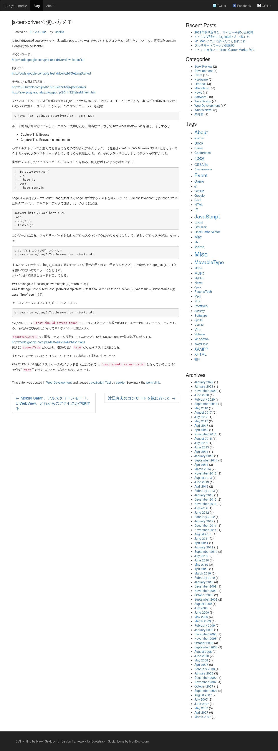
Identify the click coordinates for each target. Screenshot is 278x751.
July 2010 (201, 556)
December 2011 (205, 525)
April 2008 (201, 664)
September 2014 (205, 460)
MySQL (199, 278)
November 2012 (205, 503)
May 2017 (201, 421)
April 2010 (201, 569)
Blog (37, 5)
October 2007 (203, 686)
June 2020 (201, 395)
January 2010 (203, 582)
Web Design (202, 101)
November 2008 (205, 638)
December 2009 (205, 586)
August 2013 (203, 477)
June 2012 (201, 512)
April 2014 (201, 464)
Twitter (221, 5)
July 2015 (201, 443)
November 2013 (205, 473)
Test (108, 382)
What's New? (203, 110)
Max (197, 242)
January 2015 (203, 456)
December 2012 (205, 499)
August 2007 (203, 695)
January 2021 (203, 386)
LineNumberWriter (207, 231)
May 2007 (201, 708)
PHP (197, 301)
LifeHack (200, 84)
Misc (201, 253)
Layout (198, 222)
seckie (59, 32)
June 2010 (201, 560)
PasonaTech (203, 291)
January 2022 (203, 382)
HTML (198, 204)
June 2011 (201, 538)
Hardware (201, 79)
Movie (198, 268)
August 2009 (203, 603)
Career (198, 148)
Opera (197, 287)
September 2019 (205, 403)
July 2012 (201, 508)
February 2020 (204, 399)
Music (199, 273)
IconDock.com (139, 741)
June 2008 (201, 656)
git (195, 186)
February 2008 (204, 669)
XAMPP (201, 349)
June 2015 (201, 447)
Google (199, 195)
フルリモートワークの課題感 (214, 45)
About (50, 5)
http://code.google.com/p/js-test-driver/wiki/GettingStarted (51, 73)
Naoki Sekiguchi (47, 741)
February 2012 (204, 517)
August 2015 (203, 438)
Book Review (203, 66)
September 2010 (205, 551)
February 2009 (204, 625)
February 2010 (204, 577)
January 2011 (203, 547)
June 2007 (201, 703)
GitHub (266, 5)
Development (203, 70)
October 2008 (203, 643)
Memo (199, 246)
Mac (198, 237)
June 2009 (201, 612)
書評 (197, 359)
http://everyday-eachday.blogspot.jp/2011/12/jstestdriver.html (53, 92)
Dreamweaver (203, 169)
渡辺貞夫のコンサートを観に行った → (141, 398)
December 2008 (205, 634)
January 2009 (203, 630)
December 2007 (205, 677)
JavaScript (96, 382)
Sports (198, 320)
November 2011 (205, 530)
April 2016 (201, 430)
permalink (153, 382)
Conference (202, 152)
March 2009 (202, 621)
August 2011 (203, 534)
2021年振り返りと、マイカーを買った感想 (223, 32)
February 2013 (204, 490)
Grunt (197, 200)
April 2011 (201, 543)
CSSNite (201, 164)
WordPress (201, 344)
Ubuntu (199, 324)
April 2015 (201, 451)
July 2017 (201, 417)
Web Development (59, 382)
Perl (197, 296)
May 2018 (201, 408)
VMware (199, 334)
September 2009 (205, 599)
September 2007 (205, 690)
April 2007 (201, 712)
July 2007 (201, 699)
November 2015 (205, 434)
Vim (197, 329)
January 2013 (203, 495)
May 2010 (201, 564)
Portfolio (201, 305)
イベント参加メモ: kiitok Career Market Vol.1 (225, 49)
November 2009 (205, 590)
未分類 (199, 114)
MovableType (209, 261)
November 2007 (205, 682)
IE (196, 209)
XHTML (200, 354)
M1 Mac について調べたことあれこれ (220, 41)
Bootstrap (98, 741)
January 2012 (203, 521)
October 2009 (203, 595)
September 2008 (205, 647)
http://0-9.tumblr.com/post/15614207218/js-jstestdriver (49, 87)
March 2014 (202, 469)
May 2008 (201, 660)
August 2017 (203, 412)
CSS (199, 158)
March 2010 (202, 573)
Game (199, 181)
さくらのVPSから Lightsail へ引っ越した (222, 36)
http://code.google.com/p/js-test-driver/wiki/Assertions (48, 342)
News (198, 92)
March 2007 (202, 716)
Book (198, 143)
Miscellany (201, 88)
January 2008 (203, 673)
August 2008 (203, 651)
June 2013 (201, 482)
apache (199, 138)
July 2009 (201, 608)
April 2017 (201, 425)
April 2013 (201, 486)
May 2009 (201, 616)
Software (200, 97)
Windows (201, 338)
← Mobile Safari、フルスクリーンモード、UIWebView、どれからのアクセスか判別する (53, 403)
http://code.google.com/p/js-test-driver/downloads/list (48, 59)
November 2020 (205, 390)
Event (198, 75)
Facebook (243, 5)
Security (199, 311)
